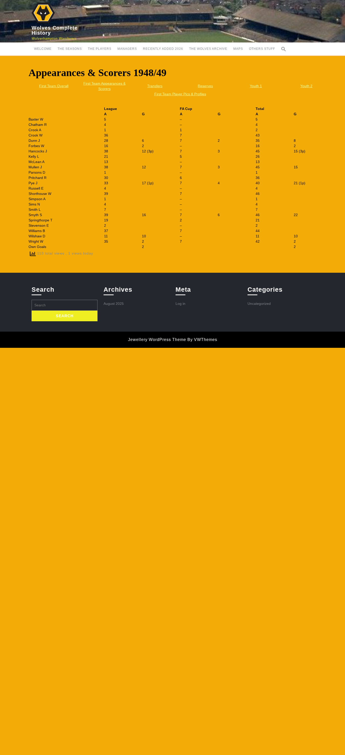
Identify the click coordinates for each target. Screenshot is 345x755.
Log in (180, 304)
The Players (99, 49)
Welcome (43, 49)
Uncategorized (259, 304)
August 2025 (114, 304)
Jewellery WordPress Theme (157, 339)
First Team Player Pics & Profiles (180, 94)
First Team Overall (53, 86)
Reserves (205, 86)
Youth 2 (306, 86)
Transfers (154, 86)
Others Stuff (262, 49)
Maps (238, 49)
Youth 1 (256, 86)
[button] (284, 49)
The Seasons (70, 49)
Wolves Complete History (55, 30)
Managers (127, 49)
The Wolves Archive (208, 49)
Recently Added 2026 (163, 49)
